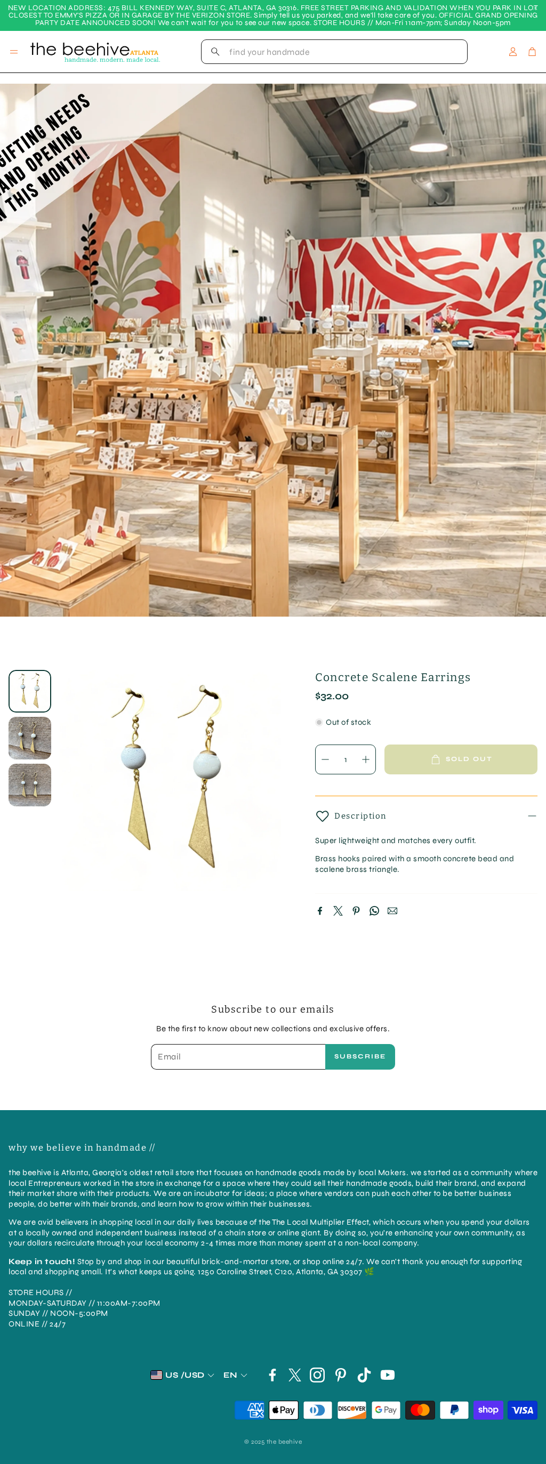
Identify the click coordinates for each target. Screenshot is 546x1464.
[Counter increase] (365, 759)
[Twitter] (338, 911)
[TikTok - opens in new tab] (364, 1375)
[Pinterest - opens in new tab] (340, 1375)
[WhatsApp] (374, 911)
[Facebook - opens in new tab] (272, 1375)
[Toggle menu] (14, 51)
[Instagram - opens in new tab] (317, 1375)
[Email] (392, 911)
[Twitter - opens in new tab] (294, 1375)
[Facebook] (320, 911)
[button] (334, 51)
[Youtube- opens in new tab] (387, 1375)
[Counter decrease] (325, 759)
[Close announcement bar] (535, 8)
